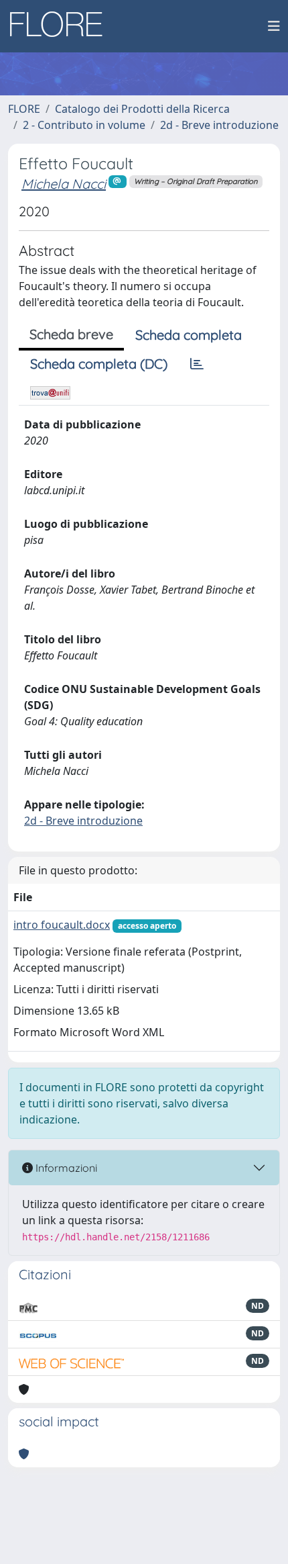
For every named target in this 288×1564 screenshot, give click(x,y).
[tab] (197, 364)
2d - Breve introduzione (219, 125)
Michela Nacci (63, 183)
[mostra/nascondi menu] (274, 26)
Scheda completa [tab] (188, 334)
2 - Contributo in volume (84, 125)
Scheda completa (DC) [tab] (98, 363)
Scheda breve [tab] (71, 334)
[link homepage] (61, 26)
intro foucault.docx (61, 924)
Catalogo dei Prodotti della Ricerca (142, 108)
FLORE (24, 108)
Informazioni (65, 1168)
